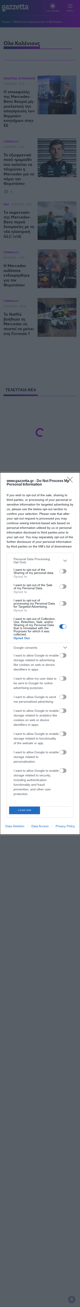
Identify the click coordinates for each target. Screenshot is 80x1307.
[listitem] (40, 560)
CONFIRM (24, 810)
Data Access (40, 826)
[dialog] (40, 653)
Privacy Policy (65, 826)
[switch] (62, 571)
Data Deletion (14, 826)
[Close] (71, 481)
